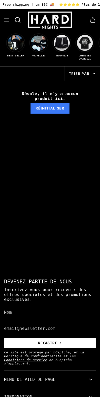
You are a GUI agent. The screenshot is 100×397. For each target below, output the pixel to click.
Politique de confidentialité (33, 356)
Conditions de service (25, 360)
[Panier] (92, 20)
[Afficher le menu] (7, 20)
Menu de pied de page (29, 379)
